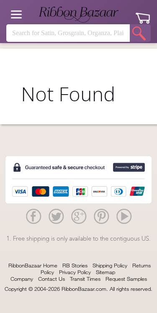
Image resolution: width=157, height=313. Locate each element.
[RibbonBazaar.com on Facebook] (33, 215)
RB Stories (75, 265)
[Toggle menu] (16, 14)
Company (21, 278)
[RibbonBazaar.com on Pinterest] (101, 215)
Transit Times (85, 278)
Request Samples (126, 278)
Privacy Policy (75, 272)
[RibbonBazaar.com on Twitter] (56, 215)
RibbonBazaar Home (32, 265)
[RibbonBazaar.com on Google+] (78, 215)
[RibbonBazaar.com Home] (78, 15)
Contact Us (51, 278)
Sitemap (105, 272)
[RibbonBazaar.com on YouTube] (123, 215)
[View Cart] (142, 15)
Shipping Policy (110, 265)
